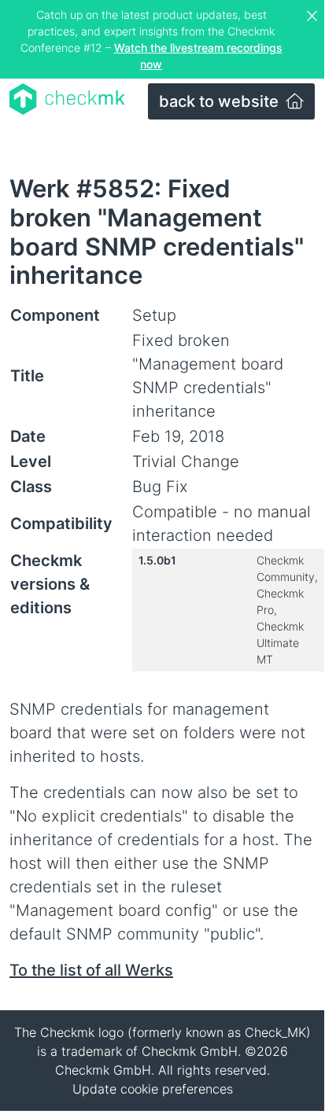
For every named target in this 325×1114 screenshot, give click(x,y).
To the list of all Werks (91, 970)
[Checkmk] (67, 99)
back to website (221, 101)
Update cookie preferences (152, 1089)
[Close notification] (314, 16)
